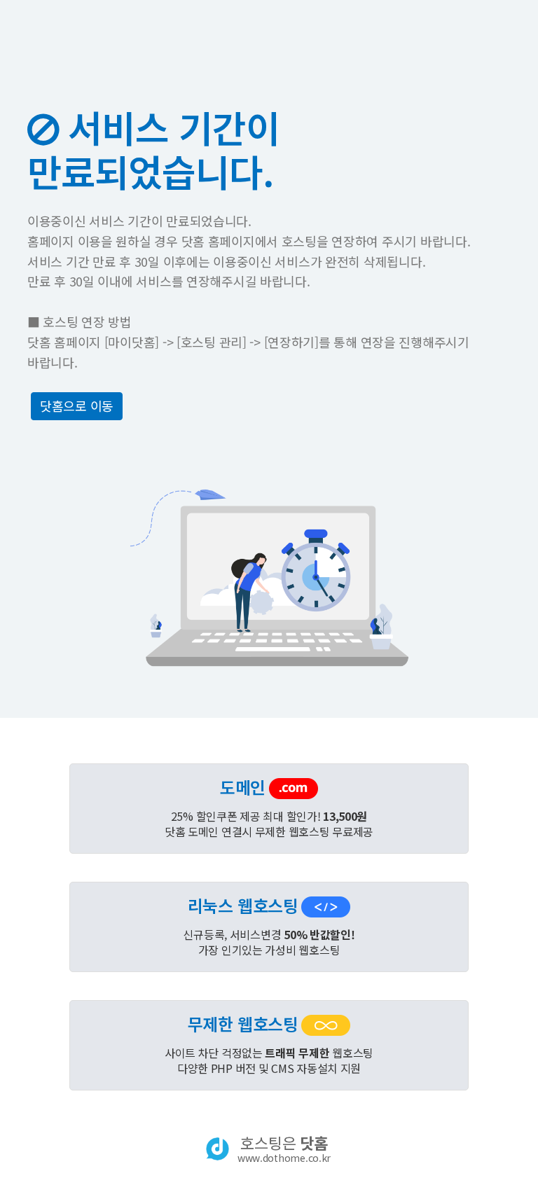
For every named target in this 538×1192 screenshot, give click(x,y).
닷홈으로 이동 (76, 405)
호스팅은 (284, 1148)
